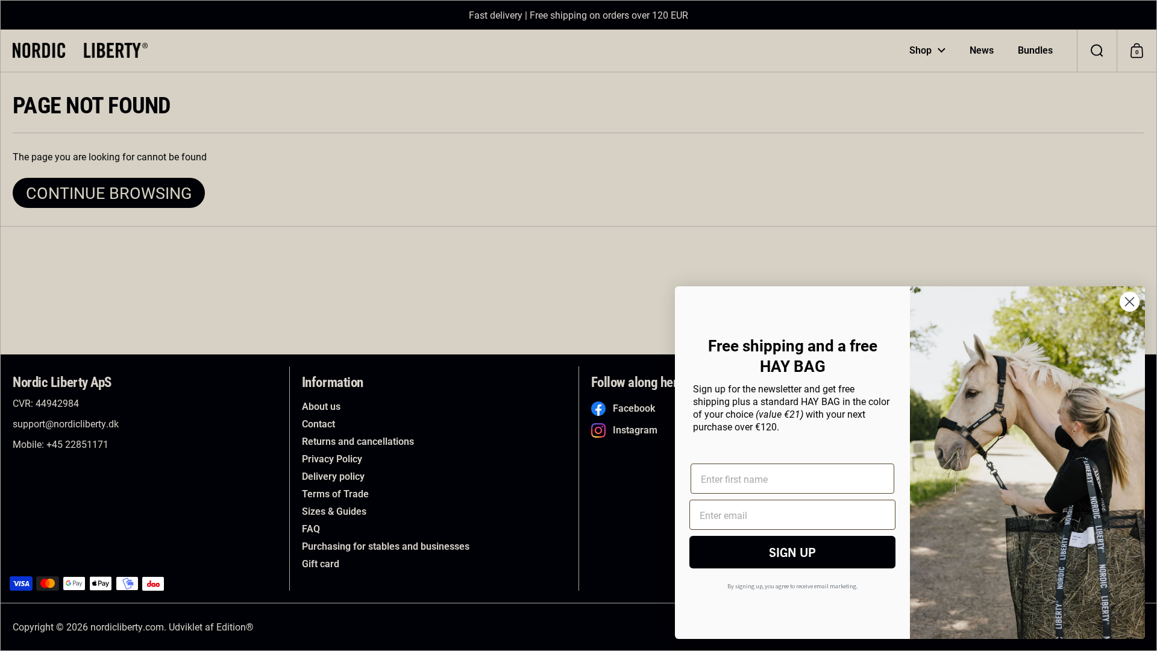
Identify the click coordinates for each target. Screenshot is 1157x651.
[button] (1097, 51)
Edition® (235, 626)
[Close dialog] (1129, 301)
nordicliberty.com (127, 626)
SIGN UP (792, 551)
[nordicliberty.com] (80, 50)
